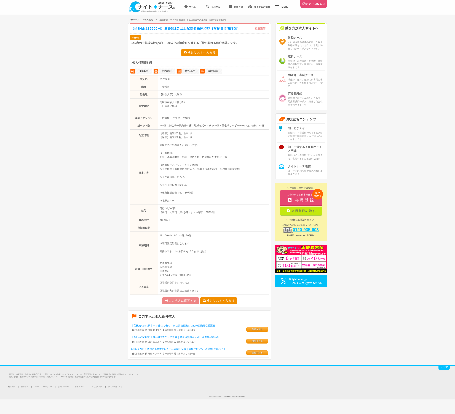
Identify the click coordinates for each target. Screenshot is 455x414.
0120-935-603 (315, 4)
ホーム (136, 19)
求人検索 (148, 19)
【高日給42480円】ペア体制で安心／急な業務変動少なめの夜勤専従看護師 (173, 325)
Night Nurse (224, 396)
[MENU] (277, 7)
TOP (445, 367)
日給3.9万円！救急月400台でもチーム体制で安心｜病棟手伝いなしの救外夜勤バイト (178, 348)
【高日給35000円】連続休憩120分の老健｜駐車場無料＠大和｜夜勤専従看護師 (175, 337)
